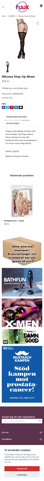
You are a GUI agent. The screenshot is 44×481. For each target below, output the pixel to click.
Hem (3, 16)
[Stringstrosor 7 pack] (22, 201)
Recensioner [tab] (12, 123)
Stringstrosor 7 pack (14, 221)
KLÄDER (12, 16)
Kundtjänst (7, 439)
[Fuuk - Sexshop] (22, 7)
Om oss (5, 432)
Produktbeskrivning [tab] (16, 117)
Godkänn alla (22, 469)
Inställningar (22, 475)
